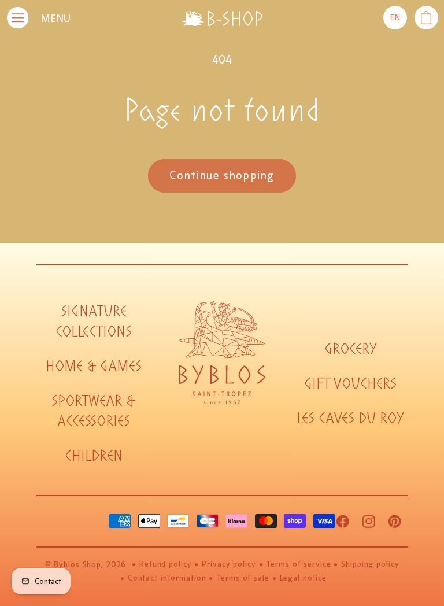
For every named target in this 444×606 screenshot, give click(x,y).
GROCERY (350, 349)
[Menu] (17, 17)
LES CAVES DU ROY (350, 418)
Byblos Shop (77, 564)
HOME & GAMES (94, 366)
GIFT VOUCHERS (350, 384)
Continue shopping (221, 175)
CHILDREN (94, 456)
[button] (426, 17)
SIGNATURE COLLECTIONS (94, 321)
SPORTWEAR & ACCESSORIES (93, 411)
